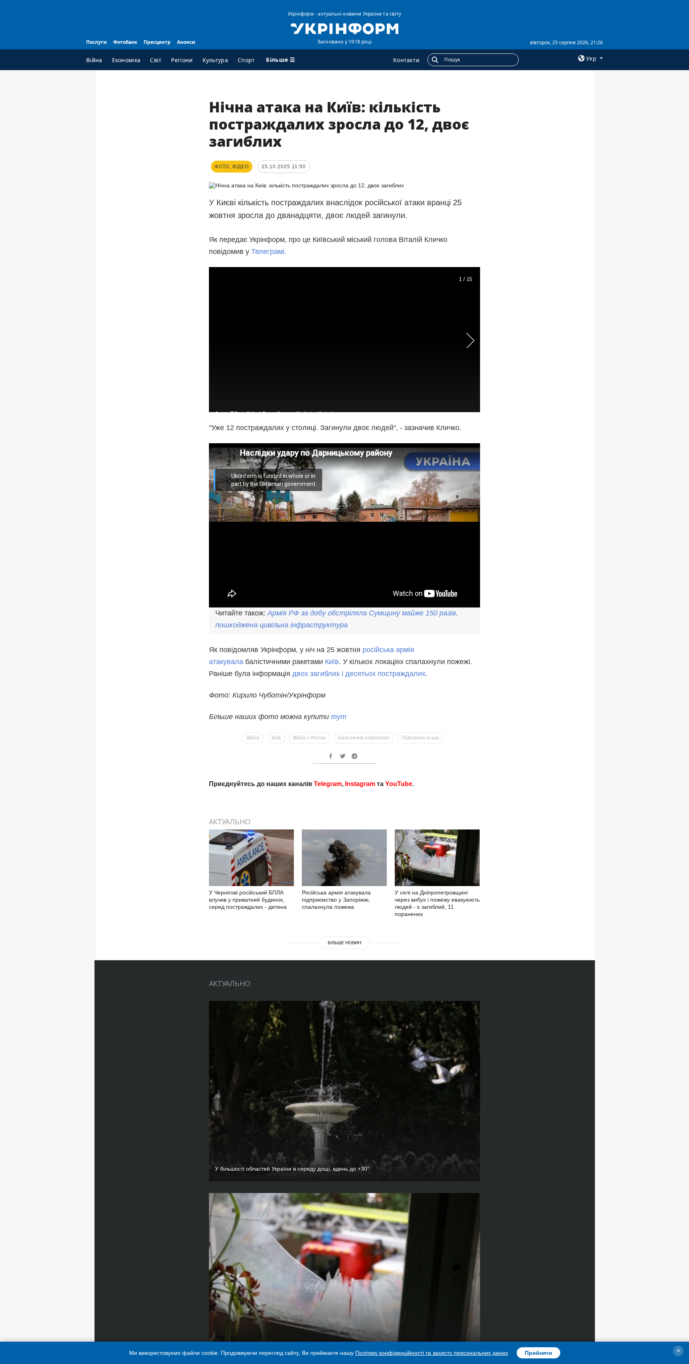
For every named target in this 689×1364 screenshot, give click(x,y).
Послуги (96, 42)
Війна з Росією (309, 738)
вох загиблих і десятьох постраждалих (361, 674)
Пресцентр (157, 42)
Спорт (246, 60)
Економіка (126, 60)
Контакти (406, 60)
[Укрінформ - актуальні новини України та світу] (344, 28)
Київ (332, 662)
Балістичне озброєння (363, 738)
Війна (94, 60)
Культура (215, 60)
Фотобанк (125, 42)
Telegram (328, 783)
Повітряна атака (420, 738)
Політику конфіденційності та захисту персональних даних (431, 1353)
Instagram (360, 783)
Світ (155, 60)
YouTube (398, 783)
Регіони (182, 60)
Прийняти (538, 1353)
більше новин (344, 942)
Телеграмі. (268, 252)
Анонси (186, 42)
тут (338, 717)
